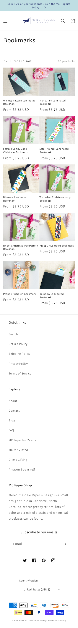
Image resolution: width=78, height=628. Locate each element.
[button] (5, 21)
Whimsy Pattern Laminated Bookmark (19, 102)
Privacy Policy (18, 364)
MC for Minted (18, 450)
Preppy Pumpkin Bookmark (19, 293)
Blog (12, 420)
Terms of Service (20, 373)
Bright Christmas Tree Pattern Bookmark (20, 247)
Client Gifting (18, 460)
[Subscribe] (64, 544)
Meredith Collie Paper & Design (33, 620)
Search (13, 334)
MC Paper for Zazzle (22, 440)
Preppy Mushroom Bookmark (56, 245)
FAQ (11, 430)
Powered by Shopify (57, 620)
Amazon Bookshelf (22, 469)
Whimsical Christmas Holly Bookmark (55, 199)
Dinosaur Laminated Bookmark (15, 199)
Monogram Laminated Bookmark (52, 102)
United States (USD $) (37, 589)
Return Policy (18, 344)
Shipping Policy (19, 354)
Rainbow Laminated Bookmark (51, 295)
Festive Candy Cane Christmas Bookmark (15, 150)
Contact (14, 411)
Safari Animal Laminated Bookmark (54, 150)
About (13, 401)
